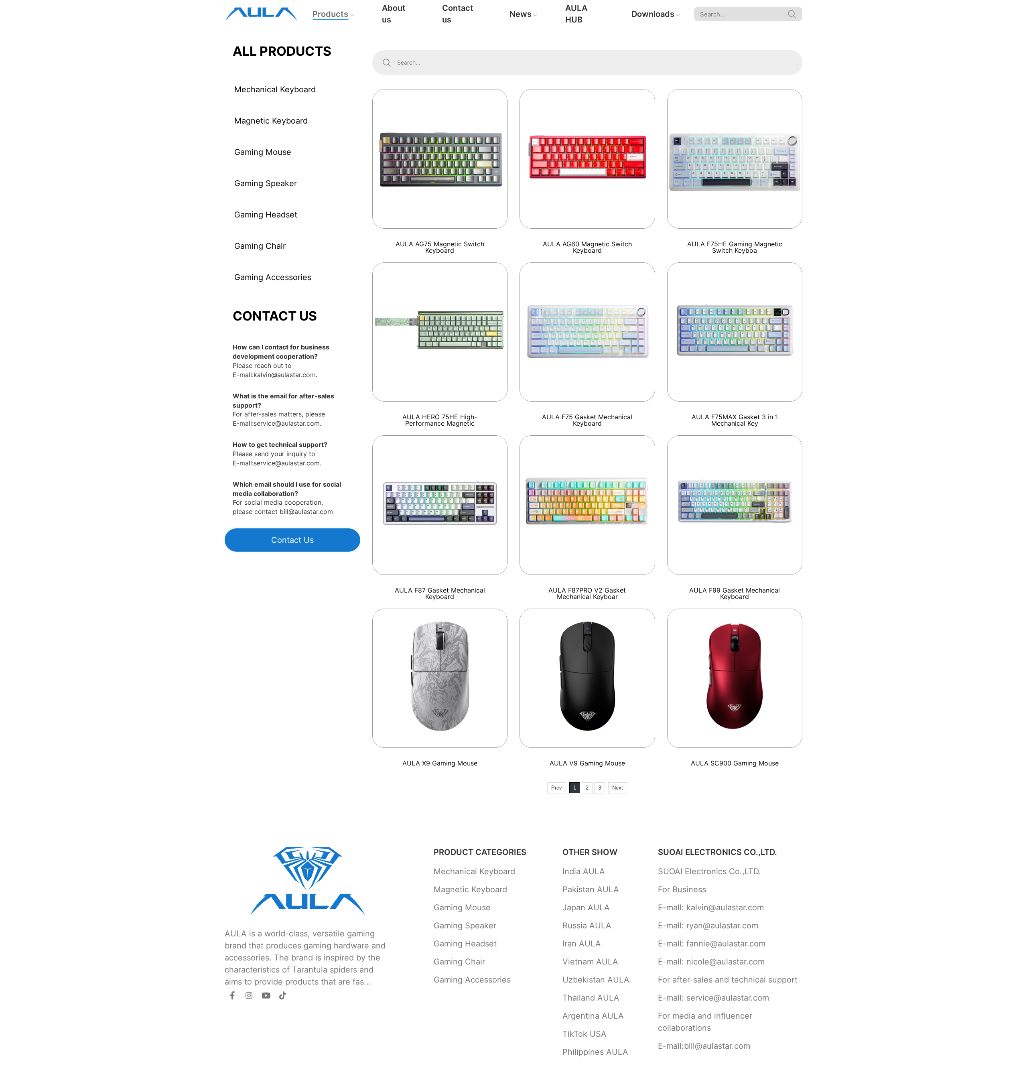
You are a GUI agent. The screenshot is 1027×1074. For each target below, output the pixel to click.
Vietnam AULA (590, 961)
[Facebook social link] (232, 995)
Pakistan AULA (590, 889)
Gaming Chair (260, 246)
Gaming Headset (265, 214)
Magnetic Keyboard (271, 121)
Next (617, 788)
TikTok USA (584, 1034)
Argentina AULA (593, 1016)
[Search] (791, 14)
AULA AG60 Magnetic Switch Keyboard (587, 247)
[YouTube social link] (266, 995)
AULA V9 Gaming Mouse (587, 763)
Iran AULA (581, 943)
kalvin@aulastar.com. (285, 375)
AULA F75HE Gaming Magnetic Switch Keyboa (734, 247)
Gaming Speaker (265, 183)
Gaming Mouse (262, 152)
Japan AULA (586, 907)
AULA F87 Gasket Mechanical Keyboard (440, 593)
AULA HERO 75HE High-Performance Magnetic (439, 420)
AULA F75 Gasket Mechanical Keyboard (587, 420)
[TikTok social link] (283, 995)
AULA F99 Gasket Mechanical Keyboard (734, 593)
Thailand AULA (590, 998)
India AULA (583, 871)
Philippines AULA (595, 1052)
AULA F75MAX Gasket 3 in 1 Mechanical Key (735, 420)
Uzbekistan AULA (595, 980)
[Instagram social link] (249, 995)
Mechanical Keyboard (275, 89)
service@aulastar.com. (287, 423)
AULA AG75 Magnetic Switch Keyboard (440, 247)
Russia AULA (586, 925)
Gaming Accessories (272, 277)
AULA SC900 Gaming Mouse (735, 763)
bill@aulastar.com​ (306, 512)
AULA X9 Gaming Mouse (439, 763)
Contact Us (292, 540)
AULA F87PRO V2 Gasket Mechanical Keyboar (587, 593)
